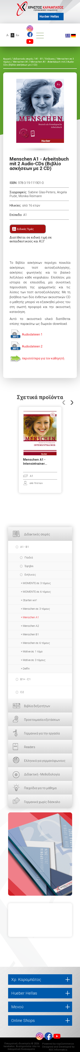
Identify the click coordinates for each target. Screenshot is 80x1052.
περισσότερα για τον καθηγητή (43, 358)
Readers (29, 747)
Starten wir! (30, 600)
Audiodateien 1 (32, 334)
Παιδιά (29, 557)
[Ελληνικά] (67, 35)
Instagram (30, 28)
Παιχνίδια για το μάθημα (40, 788)
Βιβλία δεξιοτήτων (37, 706)
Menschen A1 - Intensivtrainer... (35, 462)
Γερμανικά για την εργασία (42, 733)
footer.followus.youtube (30, 41)
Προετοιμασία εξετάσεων (42, 719)
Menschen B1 (31, 634)
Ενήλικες (30, 574)
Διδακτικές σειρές (37, 534)
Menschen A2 (31, 625)
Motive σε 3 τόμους (34, 660)
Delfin (26, 668)
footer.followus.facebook (30, 34)
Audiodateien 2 (32, 346)
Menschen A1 (31, 617)
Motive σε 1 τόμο (32, 651)
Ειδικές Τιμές (25, 229)
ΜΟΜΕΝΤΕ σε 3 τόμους (37, 583)
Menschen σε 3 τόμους (36, 608)
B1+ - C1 (25, 679)
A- (7, 35)
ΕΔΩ (40, 854)
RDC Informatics (58, 1049)
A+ (17, 35)
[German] (73, 35)
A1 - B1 (24, 546)
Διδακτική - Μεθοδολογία (42, 774)
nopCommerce (65, 1043)
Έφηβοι (29, 566)
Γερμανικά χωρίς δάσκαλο (42, 802)
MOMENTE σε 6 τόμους (37, 591)
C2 (22, 692)
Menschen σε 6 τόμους (36, 643)
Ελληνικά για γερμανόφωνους (44, 760)
